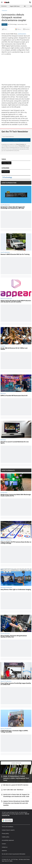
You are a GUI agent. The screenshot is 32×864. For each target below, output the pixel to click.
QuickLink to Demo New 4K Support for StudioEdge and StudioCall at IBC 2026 (16, 795)
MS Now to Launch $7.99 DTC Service (15, 785)
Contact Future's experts (8, 830)
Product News (6, 163)
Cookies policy (5, 837)
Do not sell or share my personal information (13, 854)
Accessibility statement (8, 840)
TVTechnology (13, 24)
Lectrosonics (22, 34)
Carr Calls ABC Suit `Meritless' (13, 789)
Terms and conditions (7, 826)
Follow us (19, 29)
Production (4, 10)
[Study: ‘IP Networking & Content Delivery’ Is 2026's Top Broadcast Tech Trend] (16, 774)
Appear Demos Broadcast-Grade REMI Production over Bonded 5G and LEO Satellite (16, 803)
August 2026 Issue (14, 6)
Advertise (4, 850)
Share (5, 29)
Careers (4, 843)
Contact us (4, 847)
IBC (25, 6)
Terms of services (20, 144)
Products (4, 24)
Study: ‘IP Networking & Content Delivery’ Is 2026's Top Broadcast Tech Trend (16, 778)
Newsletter (27, 29)
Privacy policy (5, 833)
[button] (2, 2)
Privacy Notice (22, 146)
